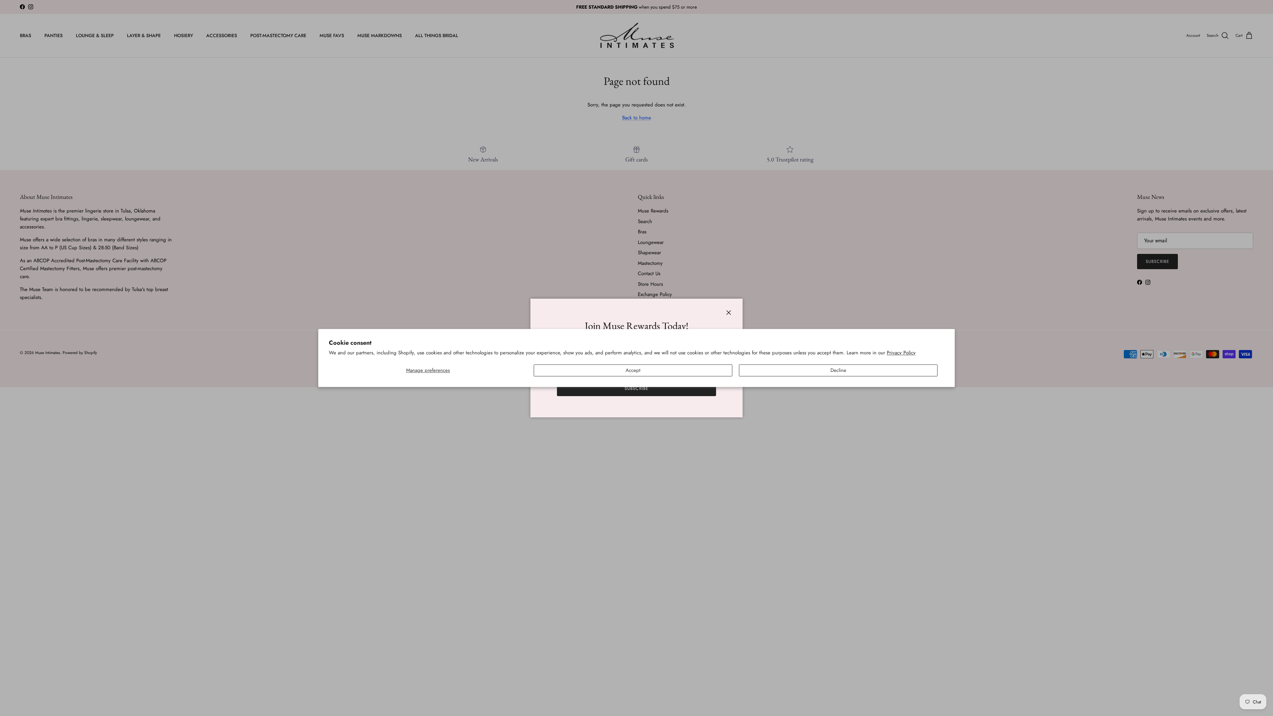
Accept (633, 370)
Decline (838, 370)
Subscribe (636, 388)
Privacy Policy (901, 352)
